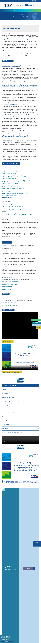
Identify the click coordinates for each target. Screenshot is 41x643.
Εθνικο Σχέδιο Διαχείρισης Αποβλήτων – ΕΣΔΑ (10, 190)
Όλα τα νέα (38, 327)
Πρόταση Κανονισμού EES (6, 289)
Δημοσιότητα (25, 10)
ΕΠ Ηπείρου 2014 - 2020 (38, 10)
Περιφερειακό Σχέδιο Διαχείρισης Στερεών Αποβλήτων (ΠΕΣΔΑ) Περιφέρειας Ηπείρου (17, 214)
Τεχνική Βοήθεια (5, 428)
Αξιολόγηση (4, 416)
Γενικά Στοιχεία (5, 389)
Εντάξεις (20, 10)
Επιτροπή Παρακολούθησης (8, 408)
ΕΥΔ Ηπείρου (2, 10)
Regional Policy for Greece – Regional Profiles (10, 305)
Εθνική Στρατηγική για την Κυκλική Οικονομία (10, 183)
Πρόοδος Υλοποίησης (36, 325)
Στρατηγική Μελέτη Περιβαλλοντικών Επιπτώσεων (13, 412)
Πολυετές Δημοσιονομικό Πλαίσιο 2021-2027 (10, 281)
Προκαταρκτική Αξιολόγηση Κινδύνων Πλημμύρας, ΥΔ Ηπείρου (13, 209)
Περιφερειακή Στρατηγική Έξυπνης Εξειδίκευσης (10, 204)
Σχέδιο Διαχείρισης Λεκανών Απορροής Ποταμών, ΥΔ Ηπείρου (13, 213)
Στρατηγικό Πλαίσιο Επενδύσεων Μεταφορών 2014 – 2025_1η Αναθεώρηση (16, 180)
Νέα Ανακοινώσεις (31, 10)
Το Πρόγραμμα (5, 393)
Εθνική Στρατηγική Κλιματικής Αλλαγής (9, 173)
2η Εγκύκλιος (5, 269)
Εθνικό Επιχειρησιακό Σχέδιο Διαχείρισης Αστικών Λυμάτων (13, 188)
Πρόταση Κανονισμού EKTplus (7, 286)
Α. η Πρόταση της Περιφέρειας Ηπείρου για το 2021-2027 (13, 298)
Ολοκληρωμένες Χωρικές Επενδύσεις (10, 401)
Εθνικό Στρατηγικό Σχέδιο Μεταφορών (9, 178)
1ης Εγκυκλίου (11, 259)
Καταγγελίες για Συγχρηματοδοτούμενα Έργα (12, 432)
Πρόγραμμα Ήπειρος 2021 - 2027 (9, 10)
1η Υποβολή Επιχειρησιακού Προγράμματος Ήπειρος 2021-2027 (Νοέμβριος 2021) (17, 39)
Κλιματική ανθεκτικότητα (35, 320)
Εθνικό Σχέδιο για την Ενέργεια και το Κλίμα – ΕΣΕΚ (11, 171)
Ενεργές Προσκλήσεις (36, 322)
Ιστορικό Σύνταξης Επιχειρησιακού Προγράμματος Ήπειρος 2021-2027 (15, 56)
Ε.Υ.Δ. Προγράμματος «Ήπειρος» (8, 5)
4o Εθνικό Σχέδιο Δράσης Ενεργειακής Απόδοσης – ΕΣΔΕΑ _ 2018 (14, 176)
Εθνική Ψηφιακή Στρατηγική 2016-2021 (9, 195)
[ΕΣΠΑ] (31, 5)
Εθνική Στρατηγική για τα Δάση (7, 186)
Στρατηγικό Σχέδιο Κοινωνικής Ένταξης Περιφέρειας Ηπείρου (13, 206)
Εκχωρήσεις (5, 405)
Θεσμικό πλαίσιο (6, 424)
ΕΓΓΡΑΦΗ (28, 568)
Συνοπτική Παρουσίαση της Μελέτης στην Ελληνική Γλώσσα (13, 303)
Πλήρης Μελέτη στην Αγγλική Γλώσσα (9, 302)
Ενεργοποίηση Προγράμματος (8, 397)
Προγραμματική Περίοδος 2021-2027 (10, 372)
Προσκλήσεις (16, 10)
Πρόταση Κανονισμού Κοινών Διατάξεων (9, 282)
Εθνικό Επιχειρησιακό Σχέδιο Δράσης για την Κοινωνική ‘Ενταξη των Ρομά (15, 193)
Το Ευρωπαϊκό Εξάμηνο (6, 237)
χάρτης (5, 211)
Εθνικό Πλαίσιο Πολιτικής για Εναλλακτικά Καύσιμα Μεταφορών (13, 181)
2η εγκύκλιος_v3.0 (6, 341)
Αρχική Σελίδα (20, 14)
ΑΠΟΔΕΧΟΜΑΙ (7, 641)
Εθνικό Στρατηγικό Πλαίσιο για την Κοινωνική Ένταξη (11, 191)
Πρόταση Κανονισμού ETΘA (7, 287)
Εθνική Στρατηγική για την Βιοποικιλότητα (9, 185)
